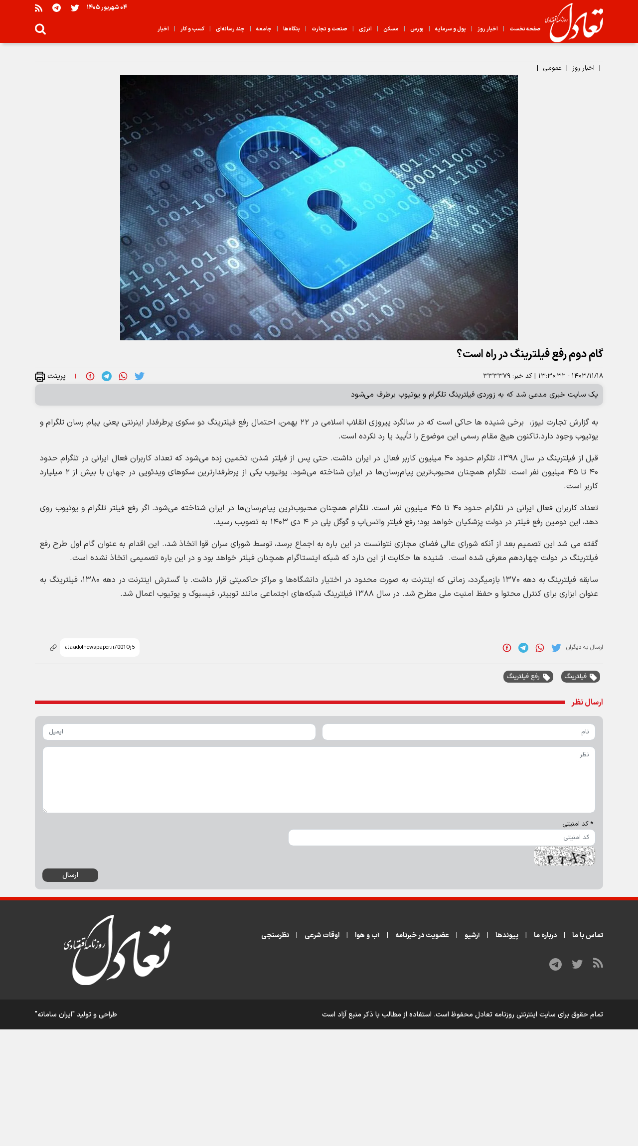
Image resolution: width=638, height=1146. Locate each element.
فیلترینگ (575, 677)
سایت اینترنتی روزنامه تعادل (515, 1014)
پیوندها (506, 935)
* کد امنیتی (577, 824)
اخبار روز (583, 68)
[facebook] (90, 376)
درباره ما (545, 935)
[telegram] (107, 376)
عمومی (552, 68)
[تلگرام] (56, 7)
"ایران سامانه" (55, 1014)
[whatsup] (123, 376)
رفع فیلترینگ (523, 677)
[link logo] (570, 22)
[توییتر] (75, 7)
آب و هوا (367, 935)
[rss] (38, 7)
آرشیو (472, 935)
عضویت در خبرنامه (422, 935)
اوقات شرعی (322, 935)
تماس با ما (587, 935)
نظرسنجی (275, 935)
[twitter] (140, 376)
